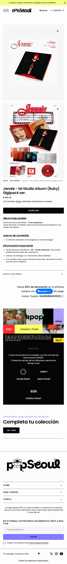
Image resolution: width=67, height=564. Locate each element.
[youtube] (61, 553)
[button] (6, 10)
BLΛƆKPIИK (15, 180)
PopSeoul (19, 554)
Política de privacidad (38, 543)
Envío (18, 201)
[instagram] (56, 553)
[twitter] (51, 553)
